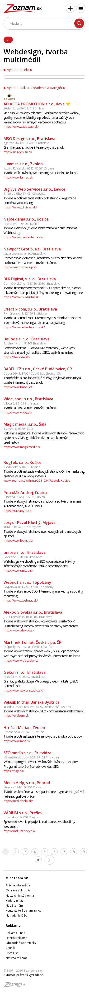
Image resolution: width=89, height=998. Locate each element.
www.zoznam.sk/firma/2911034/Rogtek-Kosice (37, 480)
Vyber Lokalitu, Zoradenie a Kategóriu (36, 88)
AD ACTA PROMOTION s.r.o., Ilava (34, 104)
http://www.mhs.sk (17, 741)
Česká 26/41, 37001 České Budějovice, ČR (32, 373)
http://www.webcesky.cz (21, 660)
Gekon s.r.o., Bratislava (25, 672)
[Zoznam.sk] (16, 986)
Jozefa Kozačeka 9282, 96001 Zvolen (29, 168)
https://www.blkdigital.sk (21, 297)
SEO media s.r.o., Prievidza (27, 752)
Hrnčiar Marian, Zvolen (24, 727)
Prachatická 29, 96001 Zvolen (24, 732)
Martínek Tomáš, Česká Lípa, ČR (32, 642)
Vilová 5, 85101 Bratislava (21, 403)
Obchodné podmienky (21, 943)
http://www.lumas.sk (18, 177)
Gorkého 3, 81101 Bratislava (23, 557)
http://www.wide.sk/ (18, 412)
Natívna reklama (17, 958)
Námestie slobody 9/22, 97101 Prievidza (31, 757)
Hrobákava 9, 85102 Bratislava (24, 676)
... (8, 39)
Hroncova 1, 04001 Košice (21, 223)
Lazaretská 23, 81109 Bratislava (25, 253)
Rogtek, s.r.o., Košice (23, 462)
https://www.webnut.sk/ (21, 600)
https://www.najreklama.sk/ (23, 237)
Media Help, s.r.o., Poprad (27, 782)
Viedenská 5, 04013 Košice (22, 467)
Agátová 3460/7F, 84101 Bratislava (27, 143)
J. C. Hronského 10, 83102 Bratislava (28, 617)
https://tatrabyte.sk (17, 510)
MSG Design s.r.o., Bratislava (29, 138)
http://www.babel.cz (18, 387)
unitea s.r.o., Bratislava (25, 552)
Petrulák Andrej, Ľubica (25, 492)
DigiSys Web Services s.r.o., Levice (35, 189)
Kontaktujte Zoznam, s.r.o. (23, 911)
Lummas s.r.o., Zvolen (23, 163)
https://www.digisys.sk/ (20, 207)
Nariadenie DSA (16, 915)
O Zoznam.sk (17, 878)
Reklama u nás (15, 933)
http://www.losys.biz (18, 540)
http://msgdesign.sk (18, 152)
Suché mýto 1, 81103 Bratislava (25, 343)
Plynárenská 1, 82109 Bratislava (25, 313)
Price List (12, 953)
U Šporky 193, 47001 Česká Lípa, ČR (28, 647)
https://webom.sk (16, 715)
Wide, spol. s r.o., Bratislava (28, 398)
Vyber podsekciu (19, 70)
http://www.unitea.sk (18, 570)
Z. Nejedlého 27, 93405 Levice (25, 193)
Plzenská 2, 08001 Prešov (21, 817)
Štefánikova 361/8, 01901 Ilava (24, 108)
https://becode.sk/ (17, 357)
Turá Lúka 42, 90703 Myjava (22, 527)
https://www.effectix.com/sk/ (24, 327)
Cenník (10, 948)
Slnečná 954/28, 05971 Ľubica (24, 497)
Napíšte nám (14, 906)
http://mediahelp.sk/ (18, 801)
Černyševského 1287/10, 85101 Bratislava (32, 283)
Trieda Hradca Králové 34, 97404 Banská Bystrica (37, 707)
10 (38, 860)
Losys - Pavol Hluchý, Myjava (30, 522)
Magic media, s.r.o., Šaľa (25, 424)
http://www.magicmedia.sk (23, 447)
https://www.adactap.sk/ (21, 126)
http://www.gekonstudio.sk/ (23, 690)
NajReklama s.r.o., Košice (26, 219)
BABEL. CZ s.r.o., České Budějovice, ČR (38, 369)
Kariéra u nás (14, 901)
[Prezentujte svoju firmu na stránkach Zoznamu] (70, 8)
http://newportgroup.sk (20, 267)
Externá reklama (16, 938)
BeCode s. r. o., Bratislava (27, 339)
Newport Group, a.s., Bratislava (32, 249)
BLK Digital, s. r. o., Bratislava (30, 279)
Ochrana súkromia (18, 890)
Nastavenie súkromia (20, 896)
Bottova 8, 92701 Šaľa (18, 428)
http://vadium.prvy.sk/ (19, 831)
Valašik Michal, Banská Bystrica (32, 702)
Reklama (13, 925)
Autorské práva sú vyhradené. (24, 975)
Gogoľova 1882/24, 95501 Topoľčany (28, 587)
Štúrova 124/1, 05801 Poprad (23, 787)
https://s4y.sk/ (14, 771)
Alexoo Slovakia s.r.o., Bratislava (33, 612)
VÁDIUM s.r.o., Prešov (23, 812)
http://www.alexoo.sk (19, 630)
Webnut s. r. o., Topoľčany (27, 582)
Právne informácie (18, 885)
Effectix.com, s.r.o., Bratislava (30, 309)
